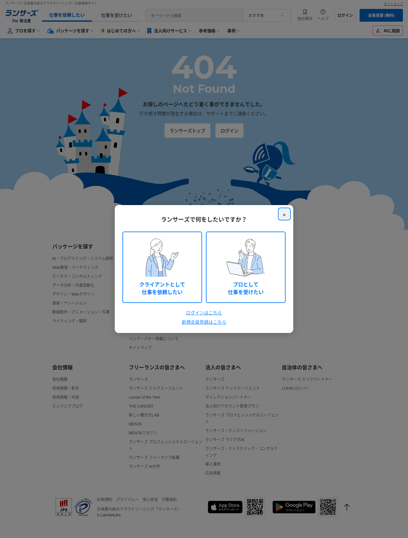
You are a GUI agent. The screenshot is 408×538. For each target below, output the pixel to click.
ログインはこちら (204, 312)
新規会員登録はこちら (204, 322)
